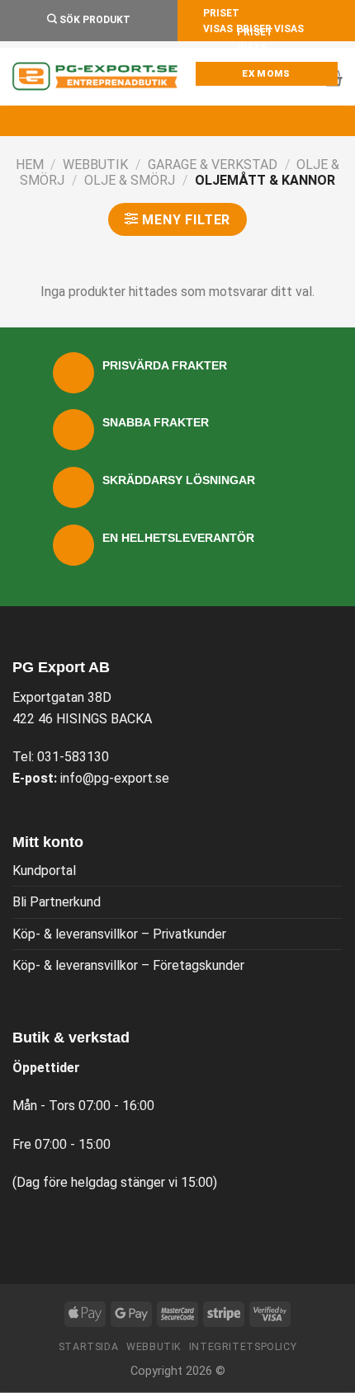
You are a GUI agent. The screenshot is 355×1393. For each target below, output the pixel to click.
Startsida (89, 1347)
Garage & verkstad (212, 164)
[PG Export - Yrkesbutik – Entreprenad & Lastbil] (95, 77)
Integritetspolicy (242, 1347)
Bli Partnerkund (56, 902)
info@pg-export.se (114, 778)
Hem (30, 164)
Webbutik (95, 164)
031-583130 (73, 757)
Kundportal (44, 870)
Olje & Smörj (129, 180)
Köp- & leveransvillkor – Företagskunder (128, 965)
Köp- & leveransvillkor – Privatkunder (119, 934)
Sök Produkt (93, 20)
